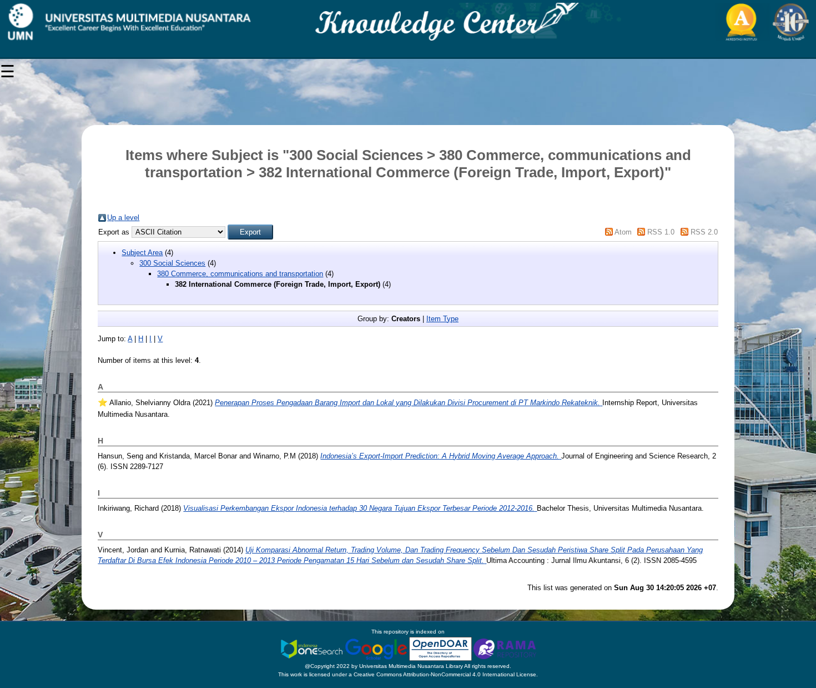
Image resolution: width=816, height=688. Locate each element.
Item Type (442, 319)
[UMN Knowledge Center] (408, 22)
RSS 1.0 (660, 232)
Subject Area (142, 252)
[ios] (312, 648)
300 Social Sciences (172, 263)
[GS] (377, 648)
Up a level (123, 217)
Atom (623, 232)
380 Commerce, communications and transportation (240, 274)
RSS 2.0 (704, 232)
